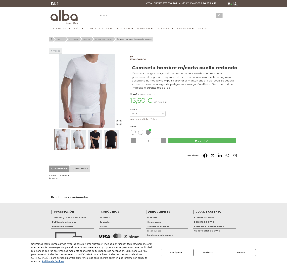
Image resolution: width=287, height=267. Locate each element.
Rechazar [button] (208, 252)
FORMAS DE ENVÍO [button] (204, 222)
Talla (133, 110)
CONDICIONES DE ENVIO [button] (207, 231)
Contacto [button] (104, 222)
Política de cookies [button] (62, 226)
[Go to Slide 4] (111, 139)
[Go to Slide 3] (95, 139)
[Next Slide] (117, 91)
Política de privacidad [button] (64, 222)
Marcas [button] (103, 226)
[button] (52, 4)
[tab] (59, 168)
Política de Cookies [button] (53, 261)
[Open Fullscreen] (119, 122)
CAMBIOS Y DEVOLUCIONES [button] (209, 226)
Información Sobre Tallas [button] (143, 119)
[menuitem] (230, 3)
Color (133, 126)
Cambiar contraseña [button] (158, 226)
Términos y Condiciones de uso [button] (69, 218)
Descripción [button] (60, 168)
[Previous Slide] (56, 91)
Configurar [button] (176, 252)
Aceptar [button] (241, 252)
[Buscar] (219, 15)
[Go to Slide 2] (79, 139)
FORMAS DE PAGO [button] (204, 218)
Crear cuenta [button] (154, 231)
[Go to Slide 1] (62, 139)
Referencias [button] (81, 168)
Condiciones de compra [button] (160, 235)
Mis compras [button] (154, 222)
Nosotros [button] (104, 218)
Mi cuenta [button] (152, 218)
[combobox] (148, 114)
